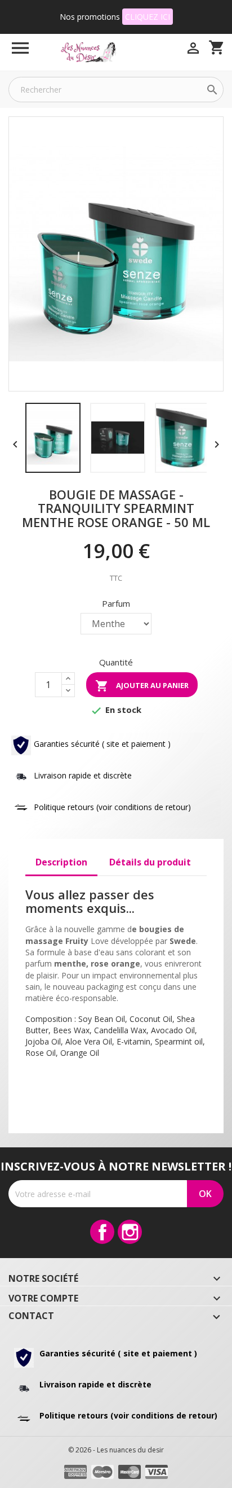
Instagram (130, 1232)
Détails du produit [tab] (150, 862)
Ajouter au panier (142, 686)
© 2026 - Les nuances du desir (116, 1450)
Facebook (102, 1232)
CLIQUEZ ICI (147, 16)
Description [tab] (61, 862)
